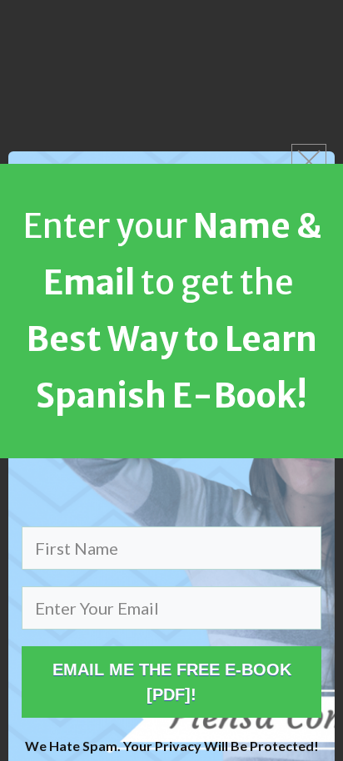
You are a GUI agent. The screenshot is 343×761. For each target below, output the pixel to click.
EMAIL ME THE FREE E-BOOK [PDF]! (171, 682)
